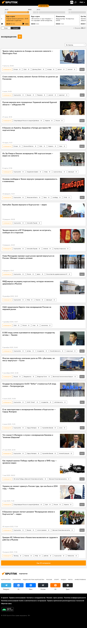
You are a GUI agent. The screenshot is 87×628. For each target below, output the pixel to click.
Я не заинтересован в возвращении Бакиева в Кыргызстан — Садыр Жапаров (29, 410)
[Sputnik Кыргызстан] (10, 4)
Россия (58, 120)
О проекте (4, 598)
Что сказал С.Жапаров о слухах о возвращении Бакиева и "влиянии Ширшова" (27, 436)
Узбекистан (70, 555)
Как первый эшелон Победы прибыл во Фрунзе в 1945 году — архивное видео (29, 462)
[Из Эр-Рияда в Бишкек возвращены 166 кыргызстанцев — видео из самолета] (72, 159)
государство (40, 351)
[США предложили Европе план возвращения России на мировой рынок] (72, 313)
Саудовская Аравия (32, 172)
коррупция (69, 351)
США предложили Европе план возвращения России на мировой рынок (26, 308)
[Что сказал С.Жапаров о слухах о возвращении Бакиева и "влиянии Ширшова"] (72, 441)
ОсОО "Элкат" (31, 402)
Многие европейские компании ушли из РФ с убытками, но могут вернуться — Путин (28, 359)
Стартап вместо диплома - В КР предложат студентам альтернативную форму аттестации (17, 21)
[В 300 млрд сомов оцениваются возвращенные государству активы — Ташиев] (72, 338)
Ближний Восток (28, 146)
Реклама (49, 598)
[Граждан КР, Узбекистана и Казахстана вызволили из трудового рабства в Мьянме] (72, 543)
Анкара (49, 69)
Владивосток (27, 376)
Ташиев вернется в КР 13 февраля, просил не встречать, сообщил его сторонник (26, 231)
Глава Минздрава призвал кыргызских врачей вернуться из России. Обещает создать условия (28, 257)
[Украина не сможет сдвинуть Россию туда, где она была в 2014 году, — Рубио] (72, 492)
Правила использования (17, 598)
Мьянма (38, 300)
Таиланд (16, 555)
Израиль (50, 146)
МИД (28, 300)
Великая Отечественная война (58, 479)
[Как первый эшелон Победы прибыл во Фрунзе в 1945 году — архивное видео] (72, 466)
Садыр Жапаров (31, 428)
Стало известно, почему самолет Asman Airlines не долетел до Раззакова (30, 77)
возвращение (9, 36)
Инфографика (80, 579)
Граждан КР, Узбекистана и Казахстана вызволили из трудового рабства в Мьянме (30, 538)
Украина (47, 120)
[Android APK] (7, 609)
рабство (46, 555)
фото (70, 579)
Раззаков (39, 95)
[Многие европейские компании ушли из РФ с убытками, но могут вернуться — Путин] (72, 364)
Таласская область (32, 197)
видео (63, 579)
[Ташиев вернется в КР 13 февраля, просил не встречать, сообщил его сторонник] (72, 236)
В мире (16, 69)
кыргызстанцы (57, 172)
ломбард (55, 197)
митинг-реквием (42, 530)
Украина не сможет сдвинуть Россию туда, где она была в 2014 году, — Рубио (30, 487)
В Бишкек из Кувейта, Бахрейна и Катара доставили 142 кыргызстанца (26, 129)
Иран (60, 146)
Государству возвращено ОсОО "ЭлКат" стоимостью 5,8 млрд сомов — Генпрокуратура (29, 385)
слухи (60, 428)
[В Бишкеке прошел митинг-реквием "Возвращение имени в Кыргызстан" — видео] (72, 517)
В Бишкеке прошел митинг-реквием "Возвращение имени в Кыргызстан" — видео (28, 513)
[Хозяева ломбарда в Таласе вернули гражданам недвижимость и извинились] (72, 185)
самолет (70, 69)
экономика (44, 325)
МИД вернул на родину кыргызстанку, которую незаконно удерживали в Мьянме (27, 282)
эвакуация (71, 172)
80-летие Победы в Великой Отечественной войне (28, 479)
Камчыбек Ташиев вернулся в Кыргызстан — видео (24, 205)
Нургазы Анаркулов (60, 248)
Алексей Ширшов (64, 453)
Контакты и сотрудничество (36, 598)
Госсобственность (55, 351)
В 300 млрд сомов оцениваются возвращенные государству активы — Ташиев (28, 333)
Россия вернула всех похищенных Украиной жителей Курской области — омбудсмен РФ (29, 103)
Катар (46, 172)
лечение (45, 248)
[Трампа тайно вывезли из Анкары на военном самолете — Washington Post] (72, 57)
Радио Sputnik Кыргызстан (33, 579)
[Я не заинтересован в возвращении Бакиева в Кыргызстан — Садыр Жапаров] (72, 415)
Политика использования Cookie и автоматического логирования (23, 601)
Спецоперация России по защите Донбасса (26, 120)
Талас (45, 197)
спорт (56, 579)
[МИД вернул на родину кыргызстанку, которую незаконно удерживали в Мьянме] (72, 287)
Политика (17, 579)
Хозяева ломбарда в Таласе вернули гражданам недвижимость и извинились (29, 180)
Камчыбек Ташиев (32, 223)
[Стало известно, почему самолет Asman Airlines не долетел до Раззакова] (72, 82)
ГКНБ (65, 197)
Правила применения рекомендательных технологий (65, 601)
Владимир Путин (42, 376)
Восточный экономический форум (63, 376)
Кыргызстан (17, 95)
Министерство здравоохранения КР (56, 274)
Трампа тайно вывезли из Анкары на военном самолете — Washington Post (27, 52)
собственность (58, 402)
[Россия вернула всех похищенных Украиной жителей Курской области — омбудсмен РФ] (72, 108)
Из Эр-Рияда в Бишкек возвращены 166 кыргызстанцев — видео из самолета (27, 154)
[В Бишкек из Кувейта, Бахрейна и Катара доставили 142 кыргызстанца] (72, 134)
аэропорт (62, 95)
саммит (60, 69)
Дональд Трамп (36, 69)
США (25, 69)
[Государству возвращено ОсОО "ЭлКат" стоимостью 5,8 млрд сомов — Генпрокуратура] (72, 389)
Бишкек (29, 95)
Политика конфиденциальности (75, 598)
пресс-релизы (58, 598)
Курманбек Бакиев (47, 428)
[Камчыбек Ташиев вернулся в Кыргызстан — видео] (72, 210)
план (34, 325)
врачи (38, 274)
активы (29, 351)
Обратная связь (6, 603)
